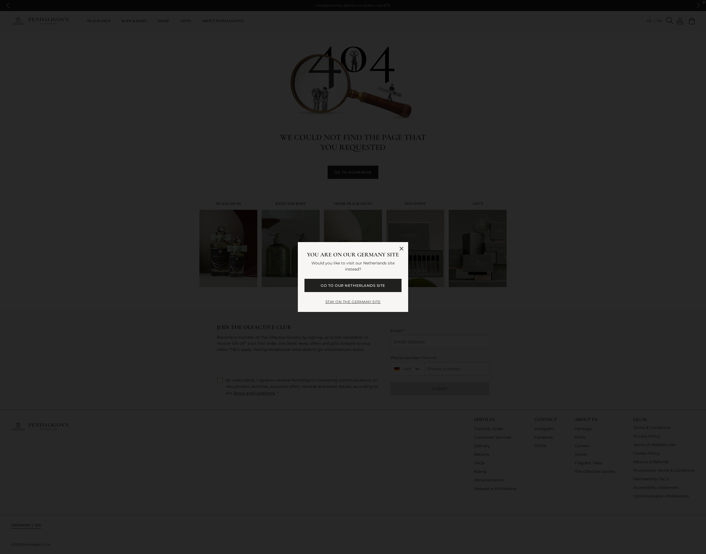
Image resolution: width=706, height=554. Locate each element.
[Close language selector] (401, 248)
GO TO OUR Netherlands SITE (353, 285)
